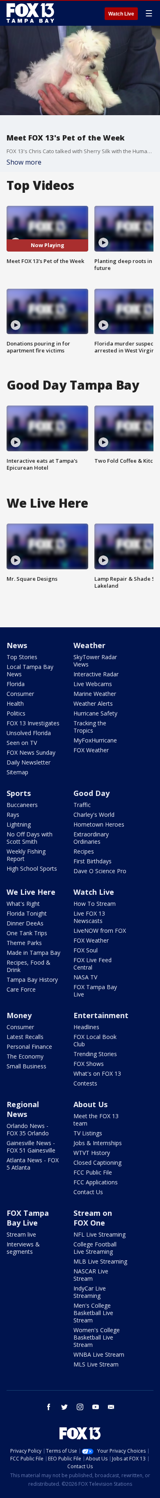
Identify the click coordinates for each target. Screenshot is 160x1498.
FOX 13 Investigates (33, 723)
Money (19, 1015)
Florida (16, 684)
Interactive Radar (96, 674)
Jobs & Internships (97, 1143)
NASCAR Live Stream (90, 1274)
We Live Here (31, 892)
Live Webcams (92, 684)
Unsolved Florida (29, 733)
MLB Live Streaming (100, 1261)
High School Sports (32, 868)
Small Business (26, 1066)
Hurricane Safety (95, 713)
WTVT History (91, 1153)
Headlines (86, 1027)
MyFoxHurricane (95, 740)
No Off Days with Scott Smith (30, 837)
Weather (89, 645)
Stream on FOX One (92, 1218)
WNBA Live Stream (98, 1354)
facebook (48, 1406)
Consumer (20, 694)
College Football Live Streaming (95, 1247)
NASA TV (85, 977)
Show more (24, 162)
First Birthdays (92, 861)
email (111, 1406)
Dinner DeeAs (25, 923)
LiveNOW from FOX (99, 930)
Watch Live (121, 14)
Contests (85, 1083)
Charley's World (93, 814)
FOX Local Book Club (95, 1040)
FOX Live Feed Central (92, 963)
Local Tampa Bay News (30, 670)
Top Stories (22, 657)
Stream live (21, 1234)
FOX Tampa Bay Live (95, 990)
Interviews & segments (23, 1247)
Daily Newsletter (28, 762)
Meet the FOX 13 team (96, 1119)
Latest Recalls (25, 1037)
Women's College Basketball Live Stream (96, 1337)
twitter (64, 1406)
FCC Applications (95, 1182)
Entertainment (100, 1015)
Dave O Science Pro (99, 871)
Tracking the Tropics (89, 726)
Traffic (82, 805)
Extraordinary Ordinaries (91, 837)
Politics (16, 713)
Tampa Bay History (32, 979)
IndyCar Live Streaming (89, 1292)
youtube (95, 1406)
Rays (13, 814)
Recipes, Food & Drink (28, 966)
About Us (90, 1104)
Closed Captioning (97, 1162)
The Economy (25, 1056)
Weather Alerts (93, 703)
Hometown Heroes (98, 824)
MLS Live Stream (96, 1364)
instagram (80, 1406)
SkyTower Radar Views (95, 660)
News (17, 645)
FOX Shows (88, 1064)
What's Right (23, 903)
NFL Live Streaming (99, 1234)
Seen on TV (22, 743)
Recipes (83, 851)
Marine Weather (94, 694)
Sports (19, 793)
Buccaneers (22, 805)
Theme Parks (24, 943)
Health (15, 703)
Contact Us (88, 1192)
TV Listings (87, 1133)
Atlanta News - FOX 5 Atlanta (33, 1163)
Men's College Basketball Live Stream (93, 1313)
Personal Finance (29, 1046)
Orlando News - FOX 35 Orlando (28, 1129)
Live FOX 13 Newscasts (89, 917)
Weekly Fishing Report (26, 855)
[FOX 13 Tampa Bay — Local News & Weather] (30, 13)
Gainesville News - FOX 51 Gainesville (31, 1146)
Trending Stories (95, 1054)
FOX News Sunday (31, 752)
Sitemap (17, 772)
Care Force (21, 989)
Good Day (91, 793)
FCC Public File (92, 1172)
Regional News (23, 1109)
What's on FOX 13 (97, 1073)
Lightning (19, 824)
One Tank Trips (27, 933)
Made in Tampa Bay (33, 952)
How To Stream (94, 903)
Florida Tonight (27, 913)
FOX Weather (91, 750)
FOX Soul (85, 950)
